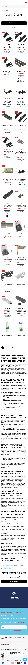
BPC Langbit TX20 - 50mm (7, 235)
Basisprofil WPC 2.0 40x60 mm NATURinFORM (7, 126)
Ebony (18, 81)
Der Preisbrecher (12, 660)
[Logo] (14, 2)
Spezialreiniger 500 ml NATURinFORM (20, 336)
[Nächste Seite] (15, 347)
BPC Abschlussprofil (20, 71)
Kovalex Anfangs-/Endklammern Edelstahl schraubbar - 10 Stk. (20, 153)
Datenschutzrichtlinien (17, 630)
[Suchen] (2, 6)
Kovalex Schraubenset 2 (7, 259)
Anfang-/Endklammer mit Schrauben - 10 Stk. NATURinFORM (7, 101)
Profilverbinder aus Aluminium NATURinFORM (20, 285)
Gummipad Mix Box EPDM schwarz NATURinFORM (20, 311)
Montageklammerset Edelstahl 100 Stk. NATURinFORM (20, 101)
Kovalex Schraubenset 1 (21, 235)
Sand (21, 81)
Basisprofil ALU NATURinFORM (7, 311)
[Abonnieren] (25, 627)
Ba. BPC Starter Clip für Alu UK (20, 126)
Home (2, 10)
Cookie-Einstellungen (18, 660)
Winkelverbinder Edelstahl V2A (20, 260)
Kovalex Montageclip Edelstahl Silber (7, 285)
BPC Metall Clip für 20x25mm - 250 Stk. (7, 46)
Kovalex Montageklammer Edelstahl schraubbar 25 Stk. (21, 206)
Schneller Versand (14, 598)
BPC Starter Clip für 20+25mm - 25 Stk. (21, 46)
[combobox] (14, 6)
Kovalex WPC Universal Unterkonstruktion (7, 206)
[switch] (3, 658)
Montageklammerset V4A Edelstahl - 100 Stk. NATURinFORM (20, 181)
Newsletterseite (21, 622)
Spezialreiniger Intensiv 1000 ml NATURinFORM (7, 336)
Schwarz (7, 216)
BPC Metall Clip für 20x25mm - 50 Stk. (7, 72)
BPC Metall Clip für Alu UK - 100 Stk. (7, 152)
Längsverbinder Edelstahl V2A (7, 180)
